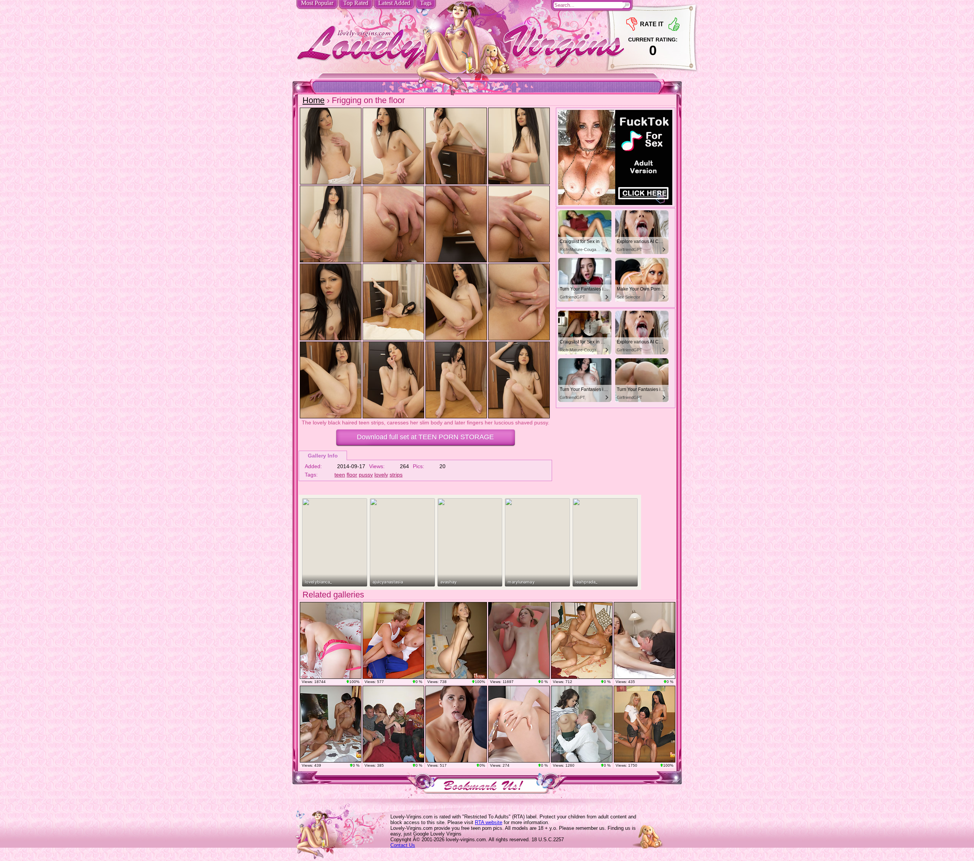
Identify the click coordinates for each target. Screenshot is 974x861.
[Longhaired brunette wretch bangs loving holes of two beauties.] (644, 724)
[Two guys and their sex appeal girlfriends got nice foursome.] (393, 724)
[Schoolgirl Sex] (582, 724)
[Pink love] (330, 640)
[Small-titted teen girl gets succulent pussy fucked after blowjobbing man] (582, 640)
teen (339, 475)
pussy (366, 475)
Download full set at (425, 437)
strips (396, 475)
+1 (674, 24)
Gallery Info (323, 456)
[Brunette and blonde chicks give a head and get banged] (330, 724)
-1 (631, 24)
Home (313, 100)
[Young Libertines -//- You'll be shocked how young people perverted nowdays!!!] (456, 640)
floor (352, 475)
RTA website (488, 822)
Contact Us (402, 845)
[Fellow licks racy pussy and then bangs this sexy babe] (393, 640)
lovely (381, 475)
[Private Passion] (519, 724)
